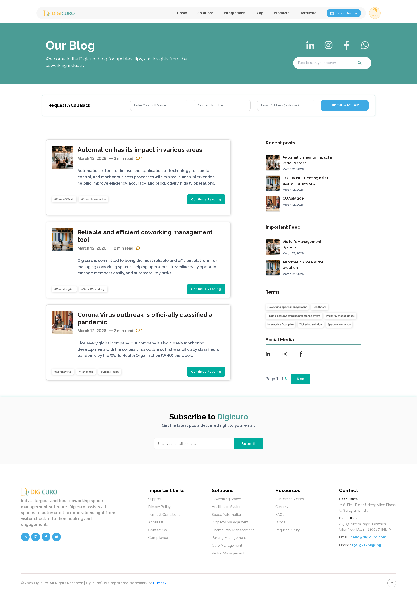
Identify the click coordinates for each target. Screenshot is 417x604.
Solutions (205, 13)
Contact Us (157, 530)
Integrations (234, 13)
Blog (259, 13)
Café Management (227, 545)
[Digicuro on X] (56, 537)
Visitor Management (228, 553)
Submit (248, 443)
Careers (281, 507)
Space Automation (227, 514)
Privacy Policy (159, 507)
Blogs (280, 522)
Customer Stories (289, 499)
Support (154, 499)
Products (281, 13)
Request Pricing (287, 530)
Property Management (230, 522)
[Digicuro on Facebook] (46, 537)
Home (182, 13)
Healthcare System (227, 507)
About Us (156, 522)
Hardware (308, 13)
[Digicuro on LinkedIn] (25, 537)
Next (300, 379)
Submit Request (344, 105)
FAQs (279, 514)
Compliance (158, 537)
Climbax (159, 583)
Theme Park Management (233, 530)
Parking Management (229, 537)
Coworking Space (226, 499)
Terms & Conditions (164, 514)
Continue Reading (206, 199)
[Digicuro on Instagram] (35, 537)
